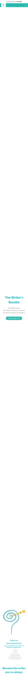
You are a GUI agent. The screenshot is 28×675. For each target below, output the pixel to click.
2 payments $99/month (14, 318)
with (11, 1)
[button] (26, 5)
